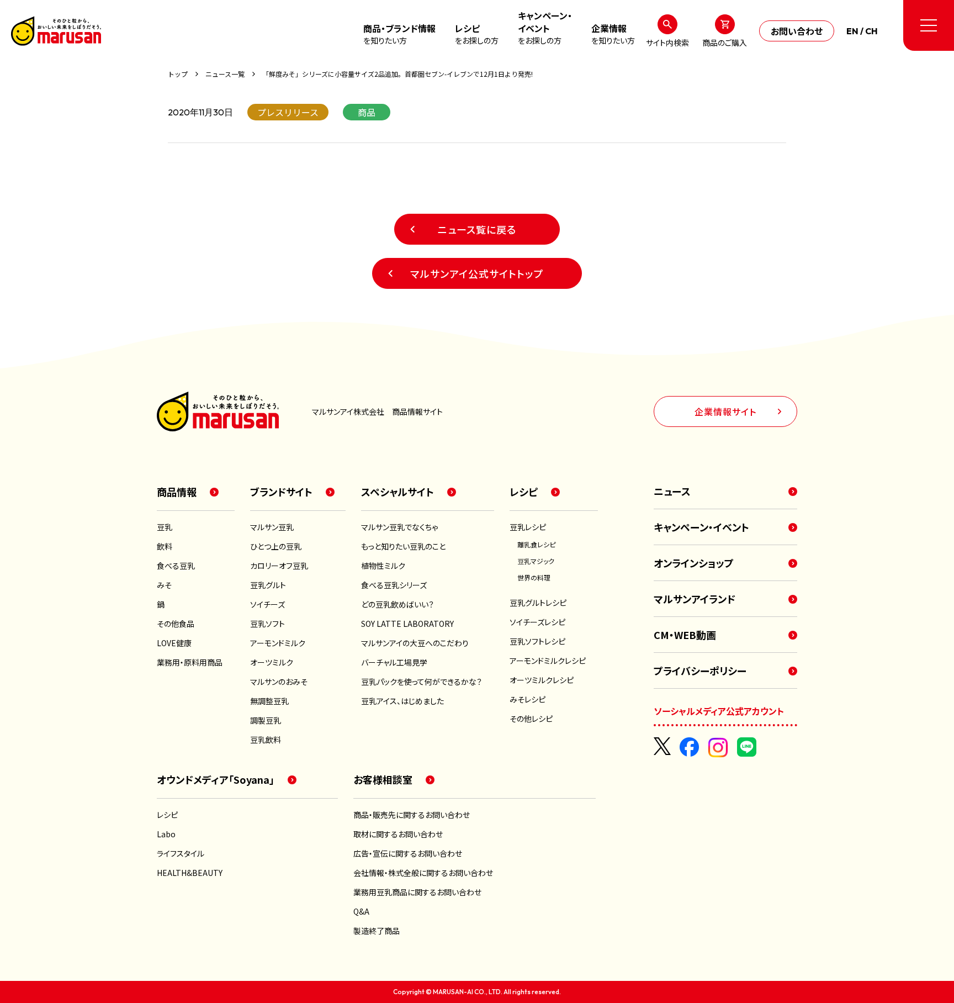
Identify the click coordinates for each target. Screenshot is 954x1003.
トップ (178, 74)
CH (871, 31)
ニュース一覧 (225, 74)
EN (852, 31)
